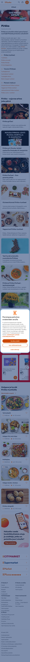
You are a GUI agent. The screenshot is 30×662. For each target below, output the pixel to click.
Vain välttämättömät (15, 345)
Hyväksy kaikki (15, 341)
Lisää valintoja (15, 349)
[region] (15, 331)
